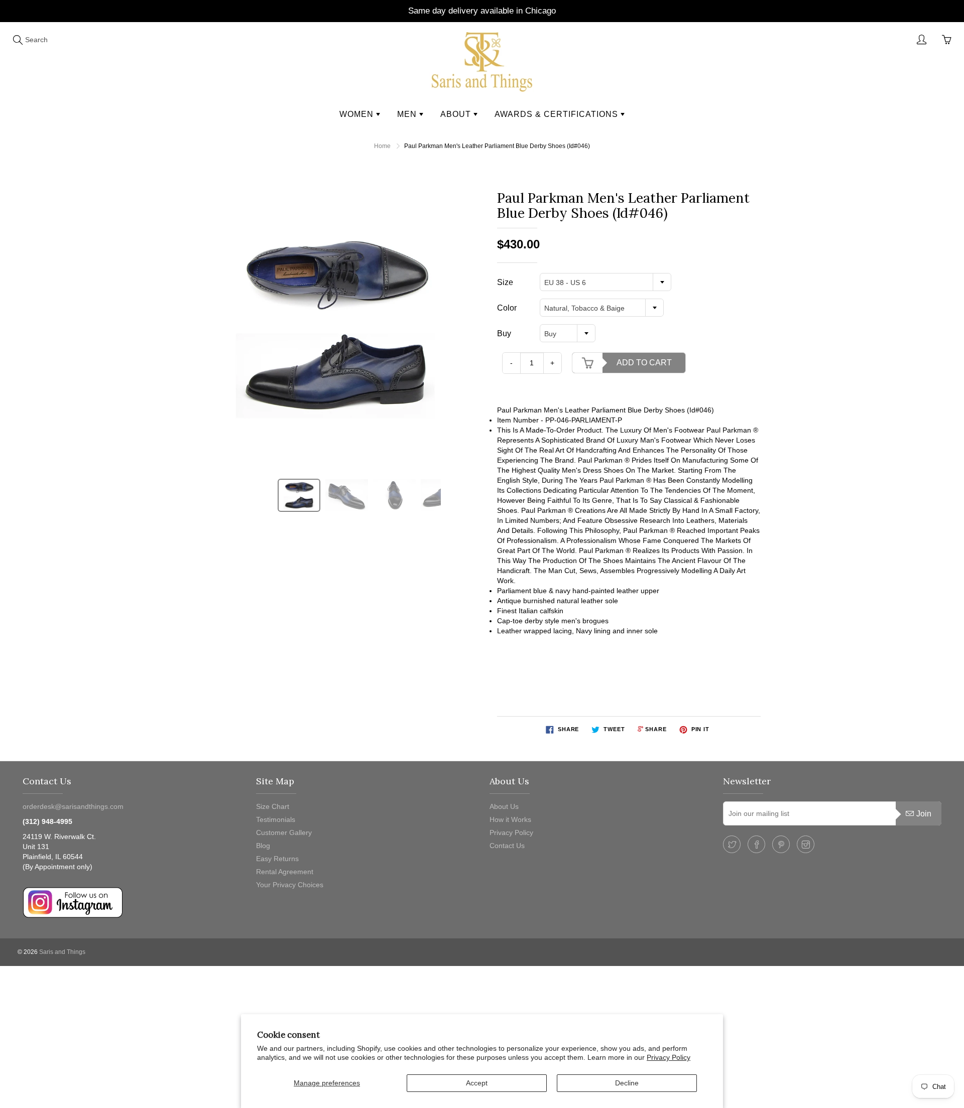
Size (505, 282)
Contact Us (507, 846)
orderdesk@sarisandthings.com (73, 806)
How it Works (510, 819)
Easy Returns (277, 859)
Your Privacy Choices (289, 885)
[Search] (17, 39)
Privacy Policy (668, 1057)
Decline (627, 1083)
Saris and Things (62, 951)
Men (408, 114)
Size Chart (272, 806)
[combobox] (605, 282)
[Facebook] (756, 844)
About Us (504, 806)
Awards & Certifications (558, 114)
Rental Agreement (284, 872)
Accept (477, 1083)
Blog (263, 846)
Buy (504, 333)
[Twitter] (732, 844)
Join (923, 813)
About (456, 114)
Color (507, 308)
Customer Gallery (284, 832)
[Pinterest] (781, 844)
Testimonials (275, 819)
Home (382, 146)
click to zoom (338, 325)
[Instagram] (805, 844)
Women (357, 114)
